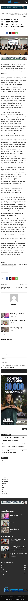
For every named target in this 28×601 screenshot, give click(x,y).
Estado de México (6, 471)
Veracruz (4, 489)
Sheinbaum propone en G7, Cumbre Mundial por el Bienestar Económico (7, 287)
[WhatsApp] (16, 33)
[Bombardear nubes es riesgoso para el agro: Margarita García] (5, 555)
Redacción (11, 29)
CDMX (3, 462)
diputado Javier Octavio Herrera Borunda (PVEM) (11, 268)
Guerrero (4, 473)
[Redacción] (14, 30)
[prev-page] (2, 334)
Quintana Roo (5, 479)
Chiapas (4, 465)
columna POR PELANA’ (7, 469)
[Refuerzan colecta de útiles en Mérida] (5, 322)
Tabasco (4, 483)
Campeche (4, 460)
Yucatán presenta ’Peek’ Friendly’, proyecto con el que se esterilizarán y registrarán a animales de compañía (18, 548)
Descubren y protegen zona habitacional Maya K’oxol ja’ (14, 443)
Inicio (3, 13)
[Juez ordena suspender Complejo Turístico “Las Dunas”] (5, 315)
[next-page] (4, 334)
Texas (3, 487)
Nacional (4, 477)
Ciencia (3, 467)
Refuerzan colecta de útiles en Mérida (18, 320)
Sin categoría (5, 481)
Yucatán (6, 13)
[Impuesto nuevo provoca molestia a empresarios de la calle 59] (5, 541)
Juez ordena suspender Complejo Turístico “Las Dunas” (14, 437)
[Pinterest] (13, 33)
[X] (10, 33)
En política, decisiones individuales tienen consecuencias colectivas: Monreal (14, 447)
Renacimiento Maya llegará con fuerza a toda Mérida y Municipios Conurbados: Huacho (14, 451)
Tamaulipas (4, 485)
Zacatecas (4, 493)
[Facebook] (7, 33)
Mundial (4, 475)
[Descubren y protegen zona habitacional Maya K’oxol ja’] (5, 329)
